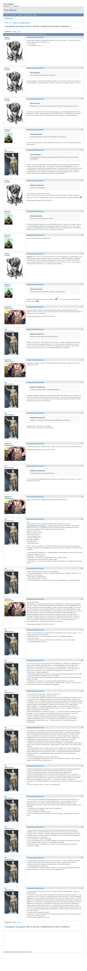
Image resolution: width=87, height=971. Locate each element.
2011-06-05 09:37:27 (38, 253)
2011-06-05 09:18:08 (38, 235)
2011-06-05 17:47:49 (38, 827)
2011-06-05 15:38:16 (38, 413)
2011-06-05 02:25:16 (38, 98)
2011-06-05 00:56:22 (38, 68)
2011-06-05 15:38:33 (38, 443)
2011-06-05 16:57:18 (38, 691)
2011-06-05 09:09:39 (38, 211)
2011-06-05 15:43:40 (38, 496)
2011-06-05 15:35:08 (38, 382)
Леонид (6, 37)
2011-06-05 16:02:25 (38, 519)
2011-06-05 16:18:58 (38, 599)
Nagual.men (8, 307)
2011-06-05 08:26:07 (38, 129)
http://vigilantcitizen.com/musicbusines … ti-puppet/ (40, 525)
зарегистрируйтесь (25, 22)
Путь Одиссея (10, 26)
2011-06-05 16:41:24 (38, 660)
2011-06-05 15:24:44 (38, 329)
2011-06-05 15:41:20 (38, 466)
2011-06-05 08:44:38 (38, 149)
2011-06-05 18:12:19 (38, 888)
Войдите (15, 22)
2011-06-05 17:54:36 (38, 857)
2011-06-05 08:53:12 (38, 180)
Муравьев (7, 129)
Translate (16, 6)
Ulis (5, 150)
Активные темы (8, 18)
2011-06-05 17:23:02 (38, 765)
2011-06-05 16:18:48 (38, 568)
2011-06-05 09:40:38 (38, 284)
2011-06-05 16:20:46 (38, 629)
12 (19, 31)
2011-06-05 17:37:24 (38, 796)
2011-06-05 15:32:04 (38, 359)
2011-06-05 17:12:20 (38, 727)
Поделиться (30, 37)
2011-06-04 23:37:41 (38, 37)
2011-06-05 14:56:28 (38, 306)
